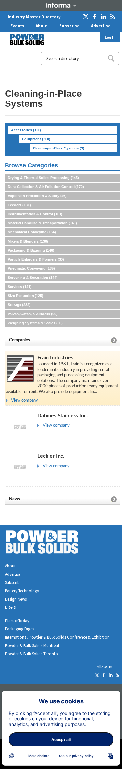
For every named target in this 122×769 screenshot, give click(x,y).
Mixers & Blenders (28, 241)
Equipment (36, 139)
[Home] (23, 39)
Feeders (19, 205)
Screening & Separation (33, 277)
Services (20, 287)
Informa (61, 5)
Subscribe (69, 26)
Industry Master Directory (34, 16)
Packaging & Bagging (31, 250)
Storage (19, 305)
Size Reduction (25, 296)
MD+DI (10, 607)
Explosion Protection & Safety (37, 196)
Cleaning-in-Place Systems (58, 148)
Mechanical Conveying (32, 232)
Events (17, 26)
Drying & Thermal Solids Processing (43, 178)
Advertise (101, 26)
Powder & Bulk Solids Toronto (31, 654)
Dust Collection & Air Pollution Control (46, 187)
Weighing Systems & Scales (35, 323)
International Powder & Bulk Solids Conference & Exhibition (57, 637)
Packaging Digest (20, 629)
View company (24, 400)
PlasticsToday (17, 620)
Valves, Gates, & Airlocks (33, 314)
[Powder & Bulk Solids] (50, 543)
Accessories (26, 130)
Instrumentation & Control (35, 214)
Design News (16, 599)
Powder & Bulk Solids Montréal (32, 645)
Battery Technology (22, 591)
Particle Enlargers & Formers (36, 259)
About (42, 26)
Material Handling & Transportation (42, 223)
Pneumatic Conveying (31, 268)
